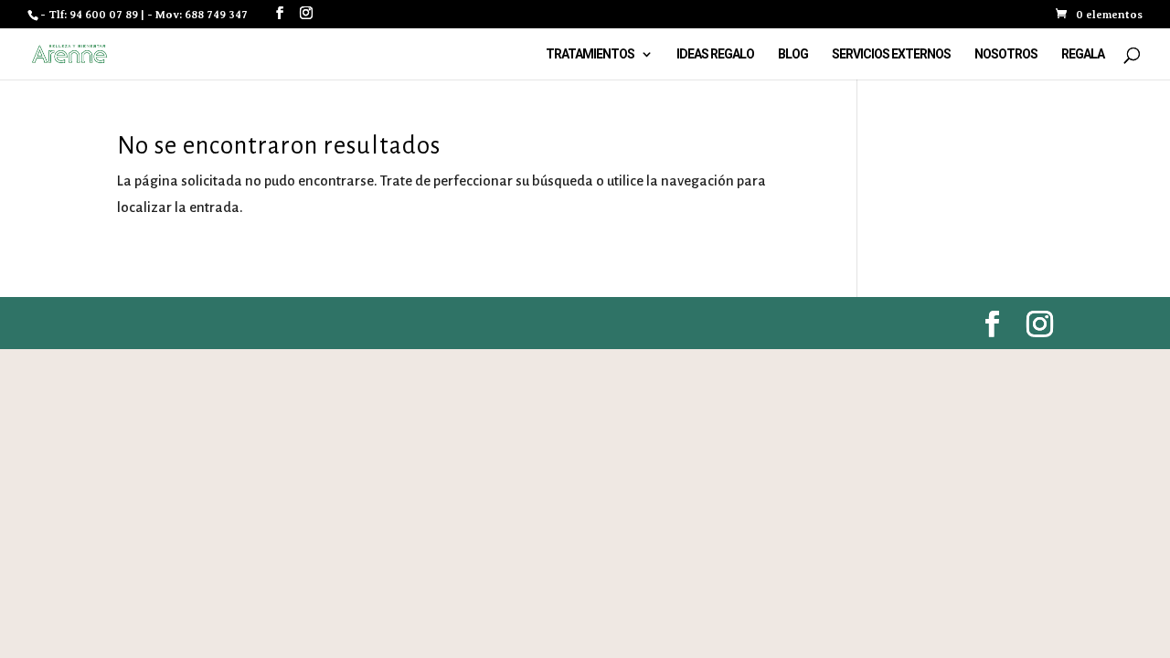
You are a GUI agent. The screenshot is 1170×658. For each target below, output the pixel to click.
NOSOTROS (1005, 54)
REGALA (1082, 54)
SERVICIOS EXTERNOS (891, 54)
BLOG (793, 54)
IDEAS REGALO (715, 54)
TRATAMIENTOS (590, 54)
